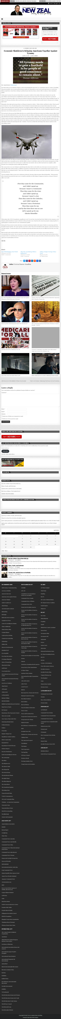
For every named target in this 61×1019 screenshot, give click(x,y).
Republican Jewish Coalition (8, 736)
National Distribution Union (47, 651)
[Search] (59, 3)
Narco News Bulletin (46, 699)
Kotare (42, 642)
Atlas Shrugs (5, 605)
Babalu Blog (4, 611)
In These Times (25, 670)
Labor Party (24, 683)
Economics (27, 48)
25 (47, 544)
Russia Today (44, 741)
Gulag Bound (13, 85)
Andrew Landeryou (6, 602)
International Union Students (9, 956)
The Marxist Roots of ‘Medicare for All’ (10, 349)
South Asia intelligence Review (9, 754)
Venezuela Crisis (6, 805)
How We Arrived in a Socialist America (16, 518)
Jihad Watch (5, 686)
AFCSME (23, 587)
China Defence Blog (6, 629)
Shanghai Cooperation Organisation (10, 919)
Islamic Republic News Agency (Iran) (10, 873)
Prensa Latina (44, 702)
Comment (4, 392)
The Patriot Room (6, 772)
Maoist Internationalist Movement (10, 966)
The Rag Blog (24, 752)
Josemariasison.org (6, 882)
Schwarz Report (6, 748)
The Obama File (5, 769)
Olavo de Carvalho (6, 715)
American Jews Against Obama (9, 596)
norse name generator (6, 520)
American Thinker (6, 599)
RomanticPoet (5, 742)
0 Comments (18, 560)
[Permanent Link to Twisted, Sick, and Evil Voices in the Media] (4, 575)
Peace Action (24, 710)
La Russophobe (5, 695)
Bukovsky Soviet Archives (8, 617)
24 (39, 544)
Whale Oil (43, 608)
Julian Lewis (5, 692)
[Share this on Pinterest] (29, 261)
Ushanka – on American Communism (10, 802)
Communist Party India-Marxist (9, 852)
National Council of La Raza (27, 695)
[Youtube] (56, 3)
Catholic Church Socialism (7, 493)
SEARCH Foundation (6, 916)
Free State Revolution (7, 656)
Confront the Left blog (7, 635)
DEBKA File (4, 644)
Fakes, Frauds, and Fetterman (8, 486)
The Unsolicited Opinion (7, 787)
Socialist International (7, 986)
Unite (42, 681)
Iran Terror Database (7, 683)
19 (55, 541)
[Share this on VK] (40, 261)
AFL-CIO (23, 590)
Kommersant (44, 729)
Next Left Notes (25, 704)
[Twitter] (51, 3)
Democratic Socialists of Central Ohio (30, 655)
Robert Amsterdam (6, 739)
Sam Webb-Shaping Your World (9, 251)
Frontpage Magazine (7, 659)
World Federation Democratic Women (11, 995)
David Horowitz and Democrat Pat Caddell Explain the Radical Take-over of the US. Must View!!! (36, 520)
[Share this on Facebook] (27, 261)
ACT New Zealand (45, 587)
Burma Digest (5, 830)
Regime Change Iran (6, 733)
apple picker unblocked (7, 523)
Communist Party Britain (47, 712)
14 (14, 541)
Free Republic (5, 653)
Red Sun (4, 972)
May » (6, 550)
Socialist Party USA (25, 731)
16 (30, 541)
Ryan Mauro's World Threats (8, 745)
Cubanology (4, 641)
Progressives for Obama (27, 719)
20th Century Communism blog (9, 587)
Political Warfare (6, 724)
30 (30, 547)
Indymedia (43, 639)
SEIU (22, 728)
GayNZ (42, 624)
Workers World (25, 758)
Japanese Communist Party (8, 879)
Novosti (43, 738)
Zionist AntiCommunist (7, 817)
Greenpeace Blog (45, 633)
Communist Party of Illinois (27, 601)
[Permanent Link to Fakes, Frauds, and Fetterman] (4, 568)
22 (22, 544)
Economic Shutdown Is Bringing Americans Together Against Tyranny (30, 51)
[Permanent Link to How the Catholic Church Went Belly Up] (4, 561)
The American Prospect (27, 740)
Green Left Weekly (6, 861)
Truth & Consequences (7, 796)
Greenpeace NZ (44, 636)
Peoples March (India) (7, 910)
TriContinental (5, 992)
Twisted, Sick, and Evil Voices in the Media (11, 488)
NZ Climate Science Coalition (48, 602)
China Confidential (6, 626)
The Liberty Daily (6, 766)
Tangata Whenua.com (46, 675)
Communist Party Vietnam (8, 855)
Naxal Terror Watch (6, 707)
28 (14, 547)
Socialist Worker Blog (46, 672)
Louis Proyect (24, 686)
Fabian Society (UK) (45, 726)
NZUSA (42, 660)
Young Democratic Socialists (28, 764)
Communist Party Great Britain (48, 715)
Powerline (4, 730)
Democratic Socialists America (28, 607)
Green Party (44, 630)
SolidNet (4, 989)
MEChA (23, 689)
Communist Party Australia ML (9, 841)
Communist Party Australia (8, 838)
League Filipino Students (8, 892)
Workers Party (44, 687)
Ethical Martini (44, 618)
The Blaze (4, 760)
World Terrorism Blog (7, 811)
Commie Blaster (5, 632)
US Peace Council (25, 755)
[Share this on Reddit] (35, 261)
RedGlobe (4, 975)
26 (55, 544)
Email (3, 411)
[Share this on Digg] (37, 261)
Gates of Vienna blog (6, 662)
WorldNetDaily (5, 814)
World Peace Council (7, 1004)
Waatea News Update (46, 684)
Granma (43, 696)
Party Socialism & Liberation (28, 707)
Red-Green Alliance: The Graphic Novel (10, 491)
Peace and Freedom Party (27, 713)
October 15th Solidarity (46, 663)
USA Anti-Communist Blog (8, 799)
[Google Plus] (54, 3)
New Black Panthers (26, 698)
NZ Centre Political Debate (47, 599)
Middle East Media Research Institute (11, 704)
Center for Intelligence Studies (9, 623)
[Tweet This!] (24, 261)
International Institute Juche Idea (10, 867)
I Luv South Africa (6, 671)
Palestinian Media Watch (7, 721)
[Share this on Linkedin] (32, 261)
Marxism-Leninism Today (8, 969)
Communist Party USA (26, 604)
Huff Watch (4, 668)
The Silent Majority (6, 781)
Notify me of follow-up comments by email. (13, 416)
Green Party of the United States (29, 667)
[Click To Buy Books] (21, 38)
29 (22, 547)
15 (22, 541)
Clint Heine (43, 590)
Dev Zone (43, 615)
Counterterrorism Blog (7, 638)
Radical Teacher (25, 722)
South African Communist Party (48, 754)
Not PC (42, 596)
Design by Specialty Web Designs (30, 1017)
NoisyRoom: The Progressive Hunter (11, 713)
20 (5, 544)
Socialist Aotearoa (45, 669)
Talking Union (24, 737)
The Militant (24, 743)
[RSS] (58, 3)
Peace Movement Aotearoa (47, 666)
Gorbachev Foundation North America (30, 664)
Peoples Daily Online (7, 907)
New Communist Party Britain (48, 735)
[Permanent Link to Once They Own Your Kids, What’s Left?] (15, 363)
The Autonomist (5, 757)
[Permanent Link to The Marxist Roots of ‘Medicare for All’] (15, 337)
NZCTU (42, 657)
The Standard (44, 678)
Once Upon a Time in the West (9, 718)
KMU (3, 885)
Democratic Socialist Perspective (10, 858)
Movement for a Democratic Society (30, 692)
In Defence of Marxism (7, 944)
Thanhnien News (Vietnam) (8, 922)
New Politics (24, 701)
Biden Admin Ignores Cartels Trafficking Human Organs (45, 375)
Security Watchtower (7, 751)
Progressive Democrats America (29, 716)
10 (39, 538)
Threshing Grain (6, 790)
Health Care (31, 48)
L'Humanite (43, 732)
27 (5, 547)
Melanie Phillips (5, 698)
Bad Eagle (4, 614)
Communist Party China (7, 844)
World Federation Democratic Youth (10, 998)
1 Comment (18, 567)
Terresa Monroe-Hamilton (22, 264)
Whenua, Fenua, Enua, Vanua (8, 925)
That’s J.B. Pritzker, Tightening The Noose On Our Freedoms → (45, 381)
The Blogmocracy (6, 763)
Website (3, 414)
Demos (23, 658)
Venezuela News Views (7, 808)
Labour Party (44, 645)
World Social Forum (6, 1007)
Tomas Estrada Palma (7, 793)
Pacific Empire (44, 605)
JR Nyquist (4, 689)
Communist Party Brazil (46, 694)
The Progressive (25, 749)
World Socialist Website (7, 1010)
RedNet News (5, 978)
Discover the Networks (7, 647)
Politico (3, 727)
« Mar (2, 550)
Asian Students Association (8, 824)
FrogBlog (43, 621)
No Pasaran (4, 710)
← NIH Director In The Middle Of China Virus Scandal (13, 381)
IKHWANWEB (5, 864)
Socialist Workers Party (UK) (48, 744)
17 (39, 541)
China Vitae (4, 835)
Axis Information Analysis (8, 608)
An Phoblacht (44, 709)
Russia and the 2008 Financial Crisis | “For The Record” (14, 323)
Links (3, 898)
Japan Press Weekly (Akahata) (9, 876)
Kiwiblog (43, 593)
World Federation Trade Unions (9, 1001)
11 (47, 538)
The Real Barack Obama (7, 775)
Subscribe (5, 451)
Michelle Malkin (5, 701)
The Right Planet (6, 778)
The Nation (24, 746)
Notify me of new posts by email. (10, 418)
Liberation (43, 648)
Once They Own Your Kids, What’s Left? (10, 375)
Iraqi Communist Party (7, 870)
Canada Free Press (6, 620)
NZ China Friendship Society (48, 654)
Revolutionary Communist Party (29, 725)
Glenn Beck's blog (6, 665)
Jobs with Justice (25, 680)
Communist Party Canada (27, 598)
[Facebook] (52, 3)
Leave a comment (34, 55)
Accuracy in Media (6, 590)
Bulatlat (3, 827)
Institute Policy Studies (26, 673)
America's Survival (6, 593)
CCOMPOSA (4, 833)
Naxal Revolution (6, 901)
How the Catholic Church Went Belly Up (10, 483)
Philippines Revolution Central (9, 913)
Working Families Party (27, 761)
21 (14, 544)
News (36, 48)
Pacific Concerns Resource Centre (10, 904)
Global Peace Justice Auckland (48, 627)
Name (3, 409)
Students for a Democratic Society (29, 734)
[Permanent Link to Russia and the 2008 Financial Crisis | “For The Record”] (15, 311)
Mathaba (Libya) (45, 751)
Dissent (23, 661)
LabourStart (5, 963)
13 (5, 541)
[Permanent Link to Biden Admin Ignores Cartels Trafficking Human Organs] (46, 363)
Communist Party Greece (47, 718)
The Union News (6, 784)
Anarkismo (4, 936)
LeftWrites (4, 895)
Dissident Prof (5, 650)
